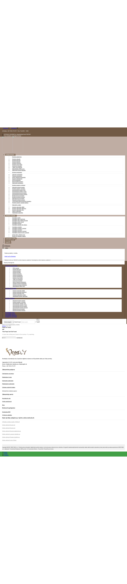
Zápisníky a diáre (16, 205)
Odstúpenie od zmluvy (8, 373)
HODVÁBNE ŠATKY (10, 314)
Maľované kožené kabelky (19, 170)
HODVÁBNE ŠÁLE (10, 312)
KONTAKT (8, 242)
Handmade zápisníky (17, 212)
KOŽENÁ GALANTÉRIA (11, 266)
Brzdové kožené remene (19, 310)
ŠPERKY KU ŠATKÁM (11, 317)
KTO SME (8, 241)
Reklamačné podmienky (8, 384)
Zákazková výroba (11, 238)
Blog (3, 405)
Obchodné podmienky (7, 380)
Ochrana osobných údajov (8, 387)
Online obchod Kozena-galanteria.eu (11, 431)
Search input (17, 322)
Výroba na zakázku (7, 415)
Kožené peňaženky (17, 172)
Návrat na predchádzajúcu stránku (11, 324)
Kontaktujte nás (6, 398)
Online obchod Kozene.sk (8, 428)
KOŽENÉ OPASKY (10, 298)
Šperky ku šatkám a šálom (19, 236)
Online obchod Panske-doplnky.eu (11, 437)
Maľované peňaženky (17, 183)
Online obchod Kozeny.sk (8, 425)
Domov (4, 326)
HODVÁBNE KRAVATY (11, 315)
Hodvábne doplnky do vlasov (19, 225)
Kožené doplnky (10, 154)
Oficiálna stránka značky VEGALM (11, 422)
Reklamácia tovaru (7, 377)
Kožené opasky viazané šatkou (20, 202)
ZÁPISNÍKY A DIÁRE (10, 288)
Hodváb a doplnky (10, 215)
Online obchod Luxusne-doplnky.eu (11, 434)
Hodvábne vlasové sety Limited (20, 232)
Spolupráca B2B (10, 239)
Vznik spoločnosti (7, 401)
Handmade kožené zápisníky (20, 296)
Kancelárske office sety (19, 286)
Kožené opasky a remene (18, 185)
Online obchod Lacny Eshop (9, 440)
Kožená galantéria (16, 157)
